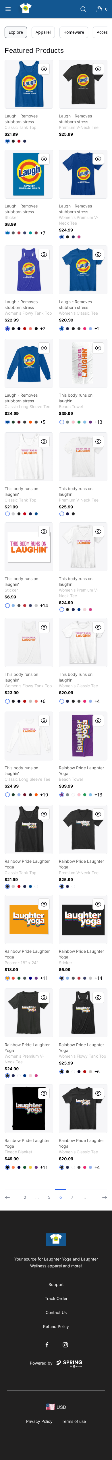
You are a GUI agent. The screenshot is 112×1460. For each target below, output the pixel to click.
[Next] (102, 1194)
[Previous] (9, 1194)
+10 (44, 795)
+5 (42, 422)
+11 (44, 978)
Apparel (43, 32)
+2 (42, 328)
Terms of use (74, 1421)
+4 (97, 701)
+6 (42, 701)
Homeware (73, 32)
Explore (16, 32)
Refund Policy (56, 1326)
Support (56, 1284)
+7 (42, 233)
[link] (29, 84)
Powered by (41, 1363)
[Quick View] (44, 69)
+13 (98, 422)
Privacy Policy (39, 1421)
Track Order (56, 1298)
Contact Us (56, 1312)
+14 (44, 605)
